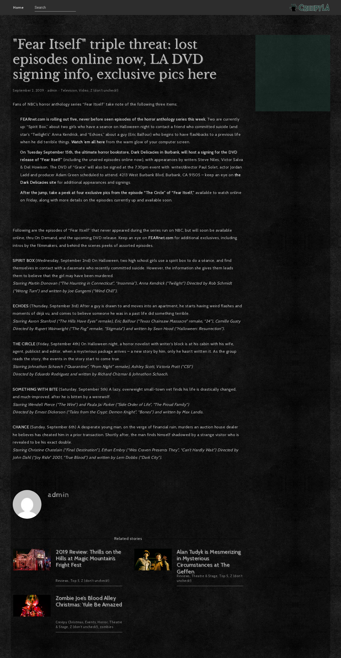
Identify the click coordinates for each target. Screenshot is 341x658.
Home (18, 7)
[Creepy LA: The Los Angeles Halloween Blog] (310, 7)
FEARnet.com (160, 237)
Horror (103, 622)
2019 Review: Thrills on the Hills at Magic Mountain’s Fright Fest (88, 558)
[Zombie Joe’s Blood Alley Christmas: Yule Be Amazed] (32, 613)
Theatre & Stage (204, 576)
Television (69, 90)
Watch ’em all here (88, 142)
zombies (107, 627)
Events (90, 622)
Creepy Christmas (69, 622)
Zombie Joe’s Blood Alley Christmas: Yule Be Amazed (89, 601)
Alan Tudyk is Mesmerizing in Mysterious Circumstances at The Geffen (209, 561)
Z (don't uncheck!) (104, 90)
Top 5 (75, 581)
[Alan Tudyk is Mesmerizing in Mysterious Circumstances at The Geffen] (153, 567)
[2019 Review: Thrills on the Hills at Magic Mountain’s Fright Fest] (32, 567)
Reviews (62, 581)
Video (84, 90)
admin (52, 90)
